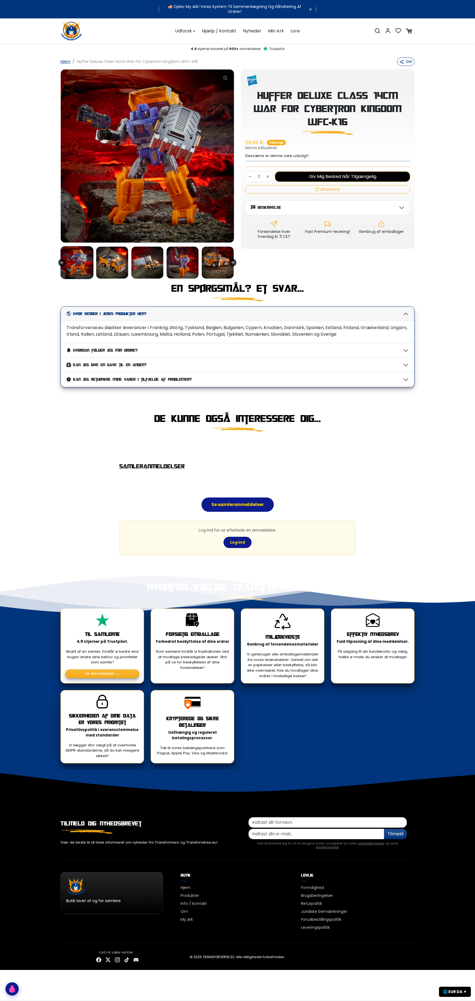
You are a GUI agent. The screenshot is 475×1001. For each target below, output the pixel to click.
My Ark (187, 919)
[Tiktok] (126, 959)
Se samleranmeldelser (237, 504)
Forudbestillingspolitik (321, 919)
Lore (295, 31)
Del (409, 61)
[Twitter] (108, 959)
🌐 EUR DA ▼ (455, 991)
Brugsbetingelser (317, 895)
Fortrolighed (312, 887)
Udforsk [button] (183, 31)
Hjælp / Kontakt (219, 31)
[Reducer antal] (250, 176)
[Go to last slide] (62, 262)
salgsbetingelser (371, 843)
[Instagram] (117, 959)
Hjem (65, 61)
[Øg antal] (268, 176)
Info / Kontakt (194, 903)
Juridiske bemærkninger (324, 911)
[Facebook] (98, 959)
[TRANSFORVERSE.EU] (71, 30)
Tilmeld (395, 834)
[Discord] (136, 959)
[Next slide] (232, 262)
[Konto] (388, 31)
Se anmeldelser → (102, 673)
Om (184, 911)
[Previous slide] (61, 444)
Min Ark (276, 31)
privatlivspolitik (327, 847)
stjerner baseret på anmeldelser (238, 48)
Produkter (190, 895)
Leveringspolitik (315, 927)
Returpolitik (311, 903)
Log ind (237, 542)
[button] (377, 31)
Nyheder (252, 31)
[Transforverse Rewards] (12, 989)
